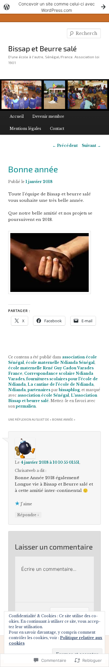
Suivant (91, 145)
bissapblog (69, 390)
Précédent (65, 145)
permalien (26, 406)
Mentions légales (25, 128)
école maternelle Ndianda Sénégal (60, 362)
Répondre (28, 514)
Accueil (17, 116)
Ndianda (17, 390)
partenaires (39, 390)
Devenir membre (48, 116)
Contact (57, 128)
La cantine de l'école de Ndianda (61, 384)
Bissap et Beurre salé (42, 48)
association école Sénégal (43, 395)
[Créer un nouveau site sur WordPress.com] (54, 7)
